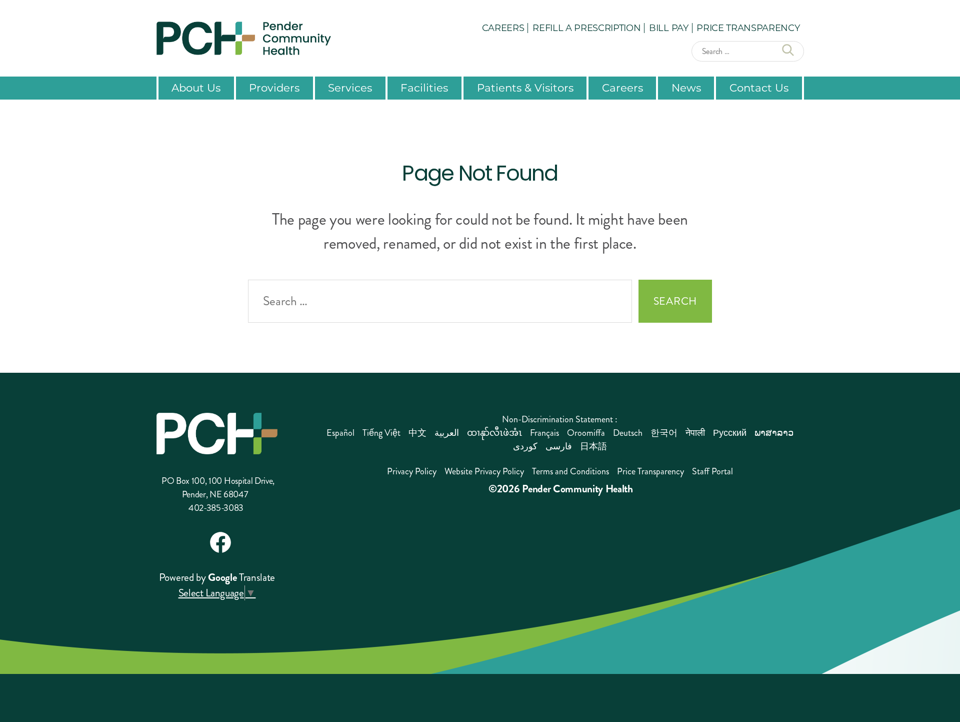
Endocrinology (169, 342)
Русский (729, 432)
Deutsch (627, 432)
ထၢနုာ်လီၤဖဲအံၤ (494, 432)
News (686, 88)
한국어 (664, 432)
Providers (274, 88)
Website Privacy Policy (484, 471)
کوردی (525, 446)
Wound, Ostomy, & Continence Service (487, 336)
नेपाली (695, 432)
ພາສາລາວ (774, 432)
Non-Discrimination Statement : (560, 419)
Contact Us (759, 88)
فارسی (559, 446)
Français (544, 432)
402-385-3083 (216, 507)
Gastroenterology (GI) (184, 363)
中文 (417, 432)
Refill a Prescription (586, 28)
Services (350, 88)
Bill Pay (668, 28)
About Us (196, 88)
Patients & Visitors (525, 88)
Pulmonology (320, 352)
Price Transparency (748, 28)
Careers (503, 28)
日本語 (593, 446)
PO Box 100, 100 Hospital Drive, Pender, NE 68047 (218, 487)
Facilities (424, 88)
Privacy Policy (411, 471)
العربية (446, 432)
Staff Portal (712, 471)
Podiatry (309, 331)
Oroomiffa (586, 432)
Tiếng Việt (381, 432)
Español (340, 432)
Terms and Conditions (570, 471)
